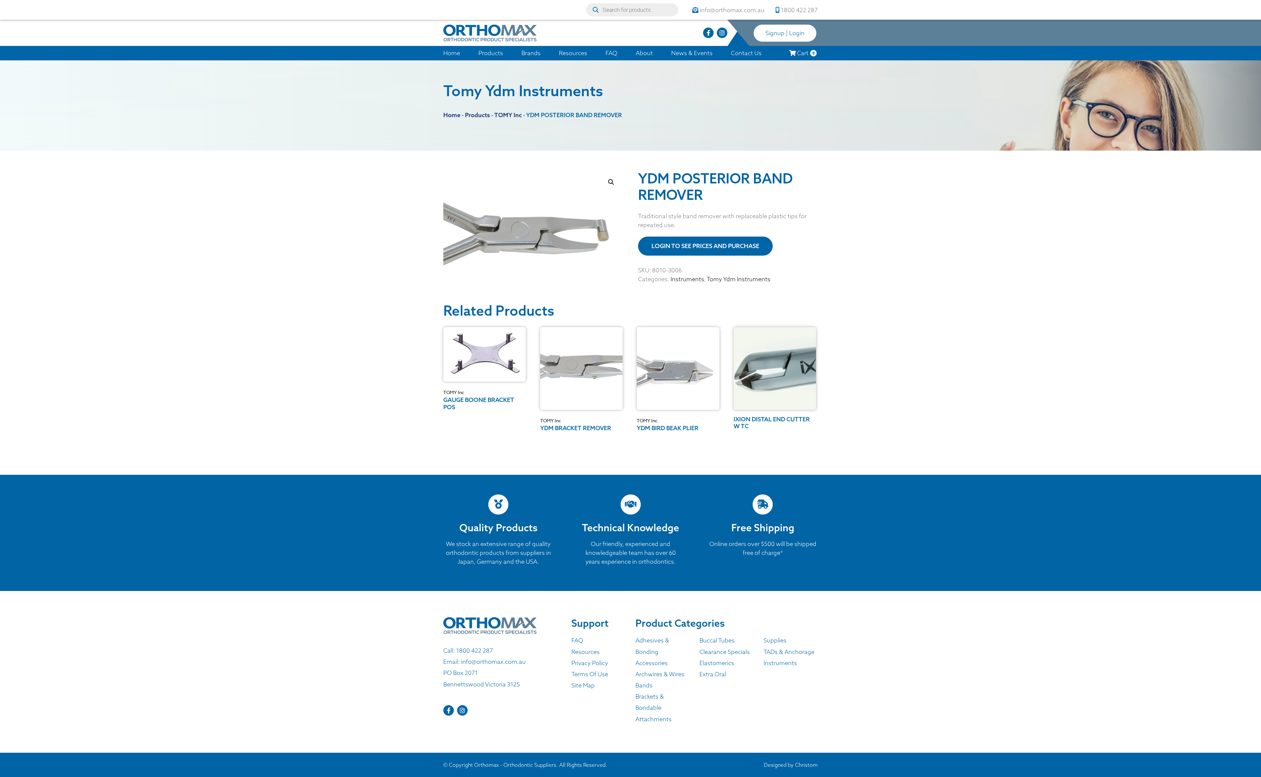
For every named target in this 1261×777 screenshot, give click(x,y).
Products (490, 53)
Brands (531, 53)
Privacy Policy (589, 663)
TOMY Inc (453, 392)
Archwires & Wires (659, 674)
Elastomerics (716, 663)
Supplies (774, 640)
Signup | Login (785, 33)
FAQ (611, 53)
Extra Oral (712, 674)
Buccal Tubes (717, 640)
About (644, 53)
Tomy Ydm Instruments (738, 279)
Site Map (583, 685)
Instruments (687, 279)
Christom (806, 765)
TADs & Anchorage (788, 652)
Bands (644, 685)
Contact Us (746, 53)
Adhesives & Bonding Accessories (652, 651)
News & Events (692, 53)
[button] (611, 182)
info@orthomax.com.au (493, 661)
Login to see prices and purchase (705, 246)
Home (451, 53)
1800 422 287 (474, 650)
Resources (573, 53)
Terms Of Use (589, 674)
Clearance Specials (724, 652)
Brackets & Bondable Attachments (653, 708)
